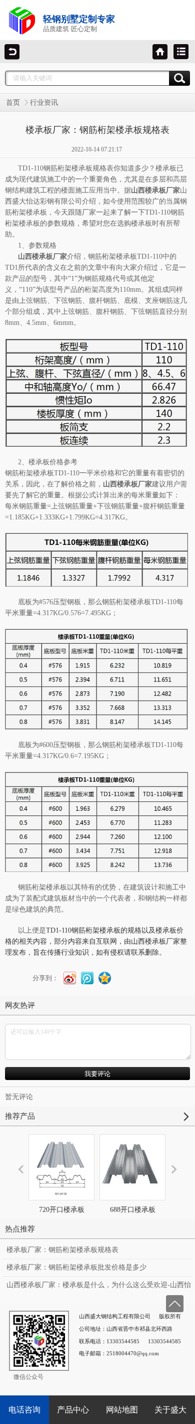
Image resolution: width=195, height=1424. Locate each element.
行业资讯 (44, 102)
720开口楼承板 (61, 1209)
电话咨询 (24, 1409)
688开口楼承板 (133, 1209)
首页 (13, 102)
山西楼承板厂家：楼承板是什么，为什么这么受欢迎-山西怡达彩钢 (98, 1287)
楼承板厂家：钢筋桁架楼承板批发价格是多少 (76, 1267)
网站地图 (122, 1409)
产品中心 (73, 1409)
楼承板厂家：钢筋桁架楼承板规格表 (62, 1250)
